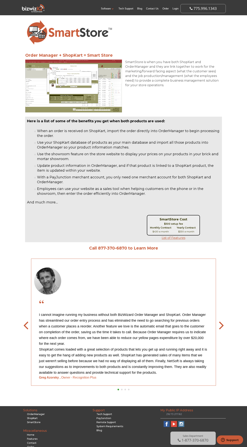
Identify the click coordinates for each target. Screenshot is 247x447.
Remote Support (106, 422)
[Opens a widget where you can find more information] (230, 440)
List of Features (173, 238)
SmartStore (34, 422)
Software (106, 8)
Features (32, 438)
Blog (139, 8)
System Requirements (109, 426)
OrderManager (36, 414)
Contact (31, 442)
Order (165, 8)
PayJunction (103, 418)
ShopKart (32, 418)
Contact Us (152, 8)
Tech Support (125, 8)
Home (30, 434)
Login (175, 8)
